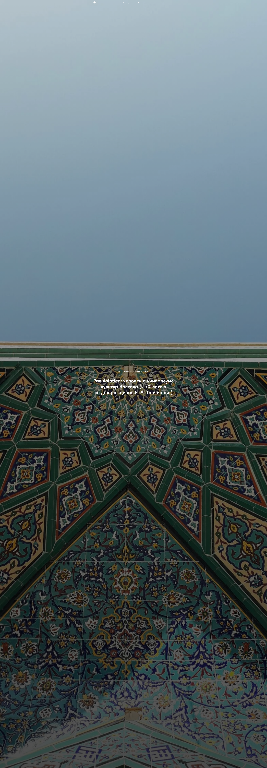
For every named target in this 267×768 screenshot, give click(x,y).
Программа (141, 2)
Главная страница (127, 2)
